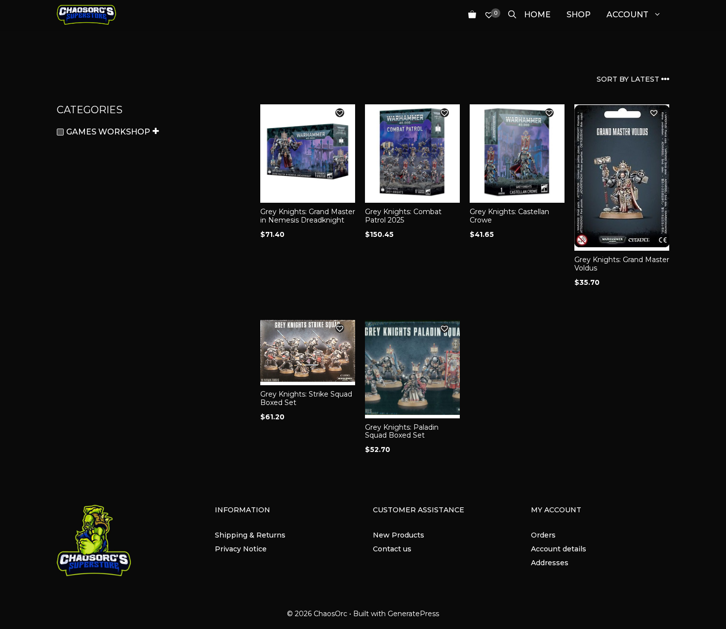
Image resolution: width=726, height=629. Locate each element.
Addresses (549, 562)
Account (627, 14)
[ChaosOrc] (86, 15)
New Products (398, 535)
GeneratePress (413, 613)
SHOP (578, 14)
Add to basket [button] (290, 302)
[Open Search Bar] (508, 15)
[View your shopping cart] (468, 15)
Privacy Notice (241, 548)
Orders (543, 535)
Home (537, 14)
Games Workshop (108, 131)
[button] (339, 112)
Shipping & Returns (250, 535)
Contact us (392, 548)
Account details (558, 548)
